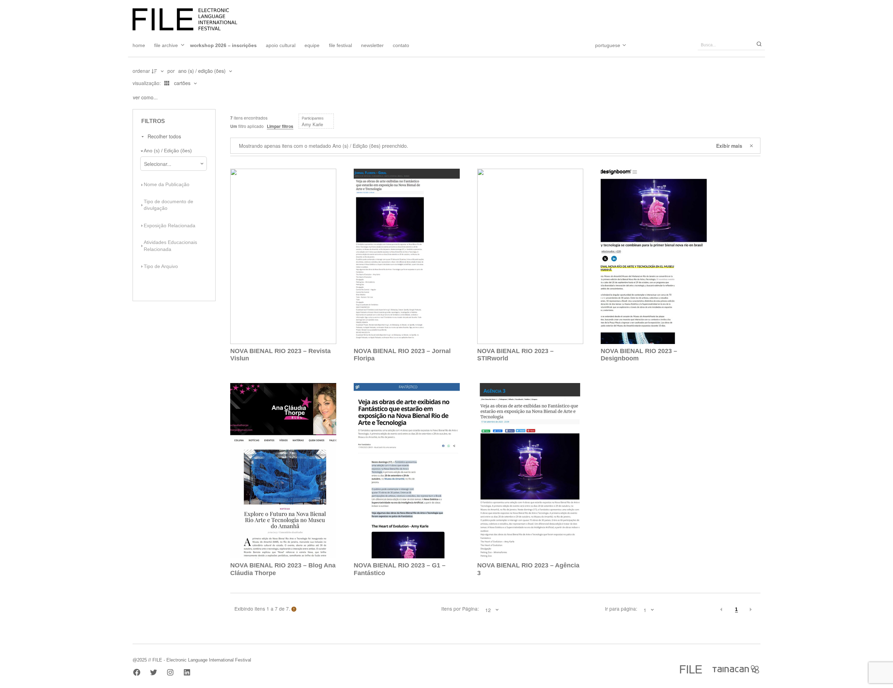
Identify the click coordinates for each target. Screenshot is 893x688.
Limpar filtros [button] (280, 126)
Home (139, 45)
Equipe (312, 45)
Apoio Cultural (280, 45)
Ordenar (141, 70)
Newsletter (372, 45)
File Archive (166, 45)
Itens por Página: (460, 609)
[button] (721, 610)
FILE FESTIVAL (340, 45)
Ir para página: (621, 609)
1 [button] (736, 609)
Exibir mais (729, 145)
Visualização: (147, 82)
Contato (401, 45)
